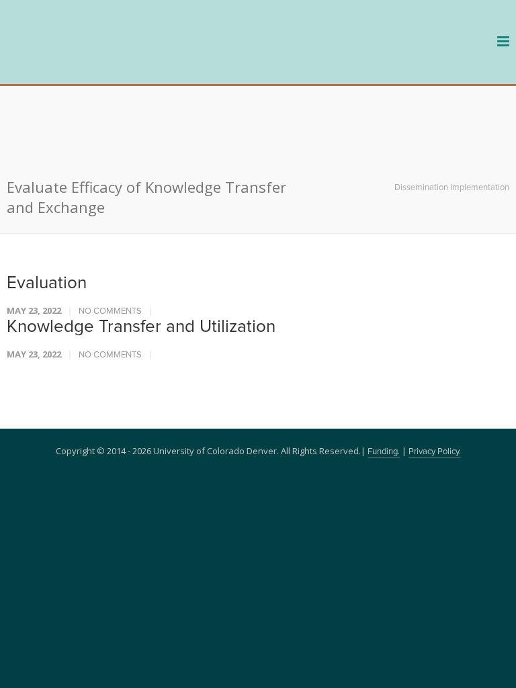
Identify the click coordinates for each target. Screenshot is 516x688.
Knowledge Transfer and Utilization (141, 252)
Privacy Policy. (434, 377)
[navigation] (87, 62)
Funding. (384, 377)
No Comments (110, 236)
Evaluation (47, 208)
